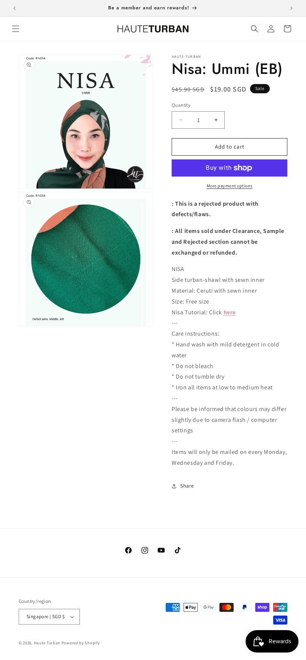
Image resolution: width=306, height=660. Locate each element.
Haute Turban (47, 642)
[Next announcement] (291, 8)
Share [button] (187, 485)
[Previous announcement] (14, 8)
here (230, 312)
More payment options (230, 186)
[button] (15, 29)
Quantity (181, 105)
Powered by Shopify (81, 642)
